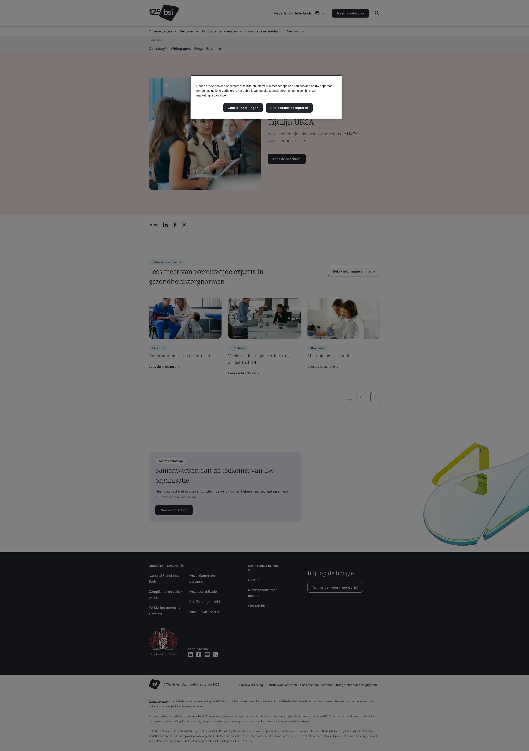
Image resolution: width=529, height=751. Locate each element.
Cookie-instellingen (243, 107)
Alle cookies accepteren (289, 107)
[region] (266, 97)
